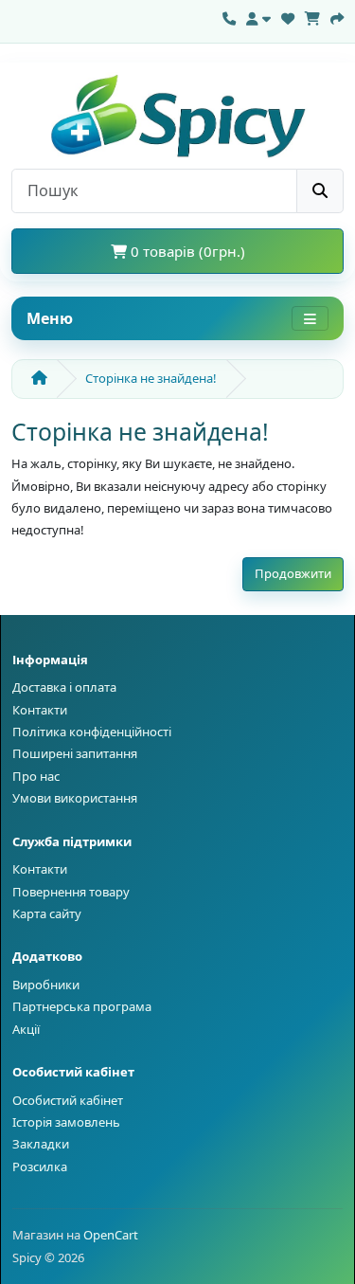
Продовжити (293, 573)
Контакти (39, 709)
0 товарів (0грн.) (186, 251)
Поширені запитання (74, 753)
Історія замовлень (66, 1121)
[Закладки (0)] (287, 16)
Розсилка (39, 1166)
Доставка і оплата (64, 687)
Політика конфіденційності (91, 731)
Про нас (36, 776)
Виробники (46, 984)
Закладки (40, 1143)
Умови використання (74, 797)
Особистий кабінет (67, 1100)
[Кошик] (312, 16)
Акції (26, 1029)
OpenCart (110, 1234)
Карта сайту (46, 913)
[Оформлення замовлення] (337, 16)
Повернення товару (71, 891)
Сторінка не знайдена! (151, 378)
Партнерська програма (81, 1006)
